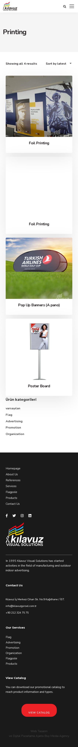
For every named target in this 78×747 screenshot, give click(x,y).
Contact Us (13, 504)
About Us (12, 474)
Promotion (13, 427)
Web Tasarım (39, 731)
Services (11, 486)
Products (11, 498)
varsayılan (13, 408)
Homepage (13, 468)
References (13, 480)
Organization (15, 434)
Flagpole (11, 492)
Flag (9, 415)
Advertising (14, 421)
